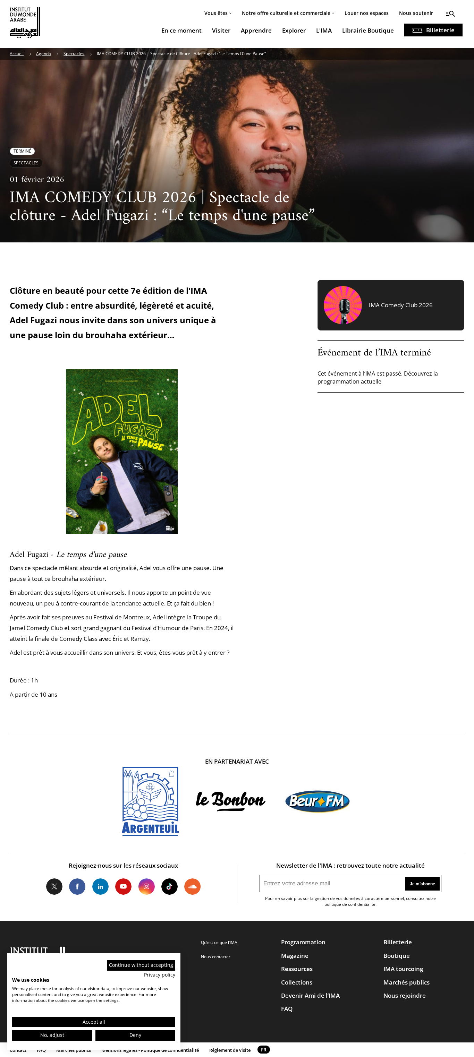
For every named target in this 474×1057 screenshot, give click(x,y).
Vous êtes (216, 13)
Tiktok (169, 886)
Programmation (303, 942)
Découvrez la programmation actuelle (378, 377)
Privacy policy (159, 974)
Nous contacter (215, 957)
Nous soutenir (416, 13)
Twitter (54, 886)
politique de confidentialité (349, 904)
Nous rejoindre (404, 995)
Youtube (123, 886)
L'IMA (324, 30)
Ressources (297, 969)
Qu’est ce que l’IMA (219, 942)
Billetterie (440, 30)
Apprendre (256, 30)
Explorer (294, 30)
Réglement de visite (230, 1050)
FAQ (287, 1009)
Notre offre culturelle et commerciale (286, 13)
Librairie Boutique (368, 30)
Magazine (294, 956)
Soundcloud (192, 886)
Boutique (396, 956)
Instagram (146, 886)
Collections (296, 982)
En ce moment (181, 30)
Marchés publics (406, 982)
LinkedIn (100, 886)
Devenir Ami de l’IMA (310, 995)
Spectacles (74, 54)
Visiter (221, 30)
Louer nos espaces (367, 13)
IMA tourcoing (403, 969)
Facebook (77, 886)
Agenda (43, 54)
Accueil (17, 54)
